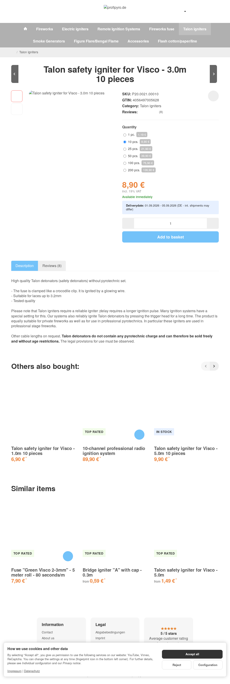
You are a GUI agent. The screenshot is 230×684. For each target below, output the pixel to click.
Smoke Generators (49, 41)
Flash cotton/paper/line (177, 41)
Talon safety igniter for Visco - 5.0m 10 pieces (186, 451)
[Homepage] (13, 52)
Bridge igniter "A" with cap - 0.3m (112, 572)
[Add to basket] (139, 435)
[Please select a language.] (180, 11)
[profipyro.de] (115, 11)
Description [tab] (24, 265)
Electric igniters (75, 28)
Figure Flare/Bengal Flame (96, 41)
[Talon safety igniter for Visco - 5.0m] (205, 74)
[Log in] (203, 11)
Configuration (207, 665)
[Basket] (214, 11)
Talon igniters (194, 28)
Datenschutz (32, 671)
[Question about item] (213, 96)
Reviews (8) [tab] (52, 265)
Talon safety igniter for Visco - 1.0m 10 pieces (43, 451)
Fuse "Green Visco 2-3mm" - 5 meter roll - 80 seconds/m (43, 572)
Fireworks (44, 28)
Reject (176, 665)
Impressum (14, 671)
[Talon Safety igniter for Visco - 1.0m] (24, 74)
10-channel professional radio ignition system (114, 451)
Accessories (138, 41)
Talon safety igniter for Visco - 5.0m (186, 572)
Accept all (192, 654)
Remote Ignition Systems (118, 28)
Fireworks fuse (161, 28)
